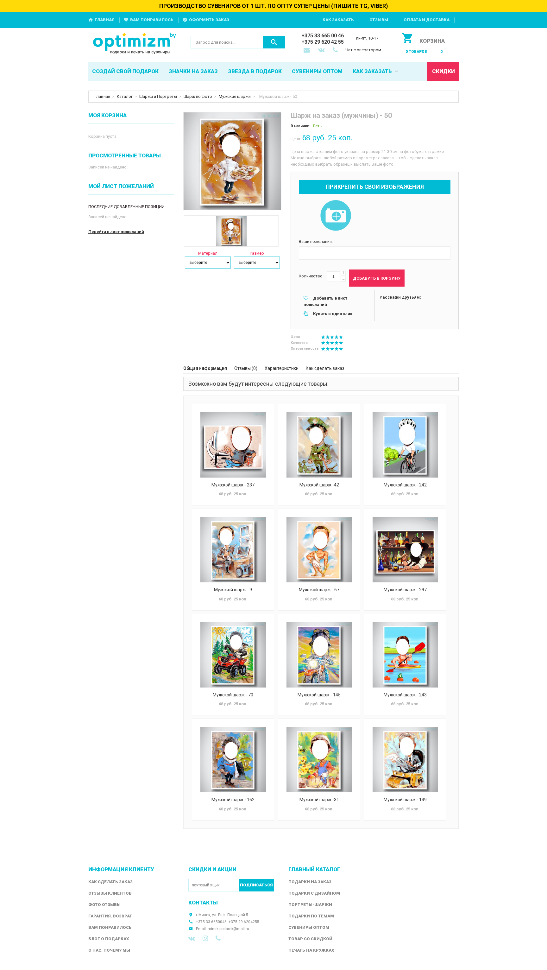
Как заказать (338, 19)
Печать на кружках (311, 950)
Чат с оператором (363, 50)
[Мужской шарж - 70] (233, 655)
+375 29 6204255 (244, 922)
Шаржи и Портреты (158, 96)
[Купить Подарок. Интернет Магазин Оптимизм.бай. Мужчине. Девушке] (134, 44)
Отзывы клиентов (110, 893)
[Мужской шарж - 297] (405, 549)
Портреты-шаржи (310, 904)
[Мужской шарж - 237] (233, 445)
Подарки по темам (311, 916)
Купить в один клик (332, 313)
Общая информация (205, 368)
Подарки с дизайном (314, 893)
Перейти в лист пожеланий (116, 231)
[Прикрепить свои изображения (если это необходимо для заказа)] (335, 216)
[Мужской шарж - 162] (233, 759)
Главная (105, 19)
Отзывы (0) (245, 368)
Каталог (125, 96)
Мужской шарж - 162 (233, 799)
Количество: (311, 276)
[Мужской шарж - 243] (405, 655)
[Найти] (274, 42)
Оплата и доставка (427, 19)
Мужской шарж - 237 (233, 484)
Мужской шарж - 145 (319, 694)
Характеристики (282, 368)
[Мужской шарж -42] (319, 445)
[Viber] (218, 938)
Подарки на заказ (309, 881)
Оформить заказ (209, 19)
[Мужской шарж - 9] (233, 549)
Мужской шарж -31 (319, 799)
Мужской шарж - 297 (405, 589)
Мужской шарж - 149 (405, 799)
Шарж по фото (198, 96)
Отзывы (378, 19)
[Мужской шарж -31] (319, 759)
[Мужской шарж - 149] (405, 759)
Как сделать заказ (325, 368)
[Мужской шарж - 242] (405, 445)
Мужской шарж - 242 (405, 484)
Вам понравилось (151, 19)
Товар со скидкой (310, 938)
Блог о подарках (108, 938)
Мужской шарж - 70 (233, 694)
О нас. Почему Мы (109, 950)
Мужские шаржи (235, 96)
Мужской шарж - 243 (405, 694)
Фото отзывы (104, 904)
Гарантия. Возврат (110, 916)
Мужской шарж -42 (319, 484)
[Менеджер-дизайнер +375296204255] (336, 50)
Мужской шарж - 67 (319, 589)
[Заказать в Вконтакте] (322, 50)
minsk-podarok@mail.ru (228, 929)
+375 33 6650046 (211, 922)
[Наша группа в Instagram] (205, 938)
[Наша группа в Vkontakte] (191, 938)
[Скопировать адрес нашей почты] (307, 50)
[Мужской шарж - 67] (319, 549)
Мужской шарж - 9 (233, 589)
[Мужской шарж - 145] (319, 655)
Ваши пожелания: (316, 241)
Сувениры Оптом (308, 927)
